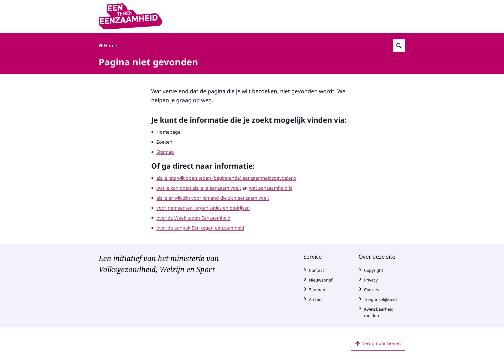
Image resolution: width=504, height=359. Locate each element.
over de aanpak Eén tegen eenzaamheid (200, 228)
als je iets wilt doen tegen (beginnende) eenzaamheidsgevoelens (226, 178)
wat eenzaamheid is (270, 188)
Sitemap (165, 152)
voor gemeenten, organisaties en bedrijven (203, 208)
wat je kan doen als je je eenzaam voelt (198, 188)
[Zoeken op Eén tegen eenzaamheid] (399, 45)
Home (110, 45)
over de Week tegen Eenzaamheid (193, 218)
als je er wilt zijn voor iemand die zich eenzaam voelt (212, 198)
